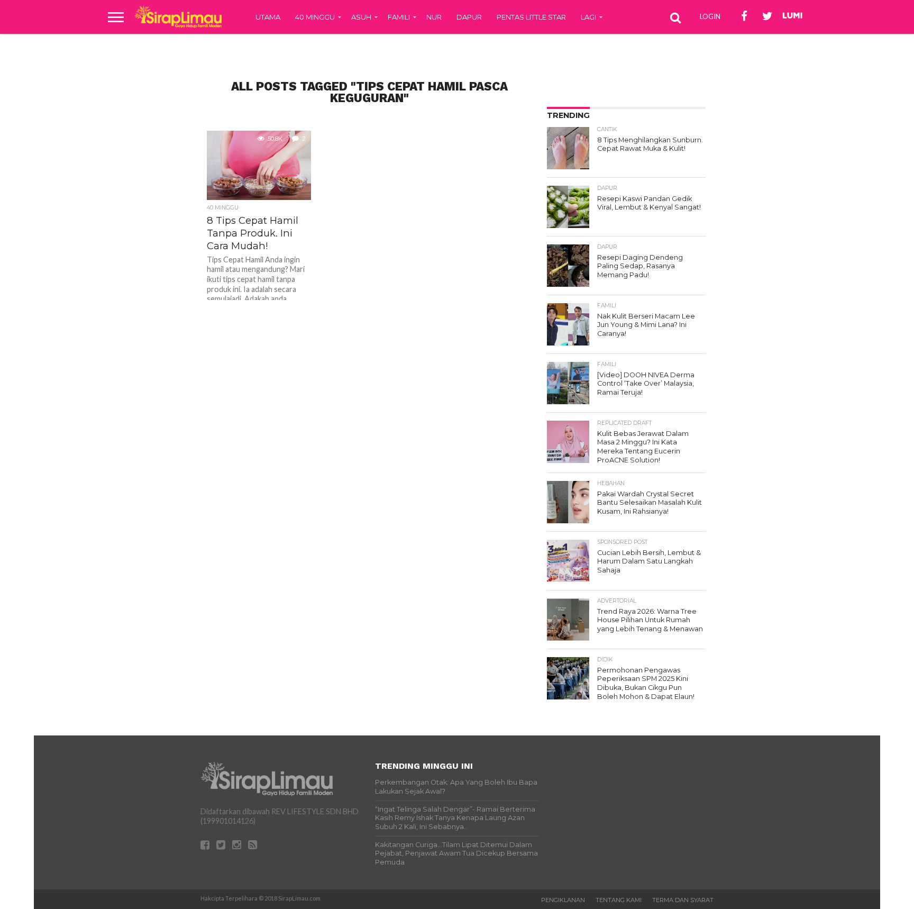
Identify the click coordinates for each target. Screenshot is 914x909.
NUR (434, 17)
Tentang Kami (619, 900)
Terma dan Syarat (683, 900)
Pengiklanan (563, 900)
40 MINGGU (315, 17)
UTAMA (267, 17)
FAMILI (399, 17)
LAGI (588, 17)
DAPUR (469, 17)
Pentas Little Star (531, 17)
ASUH (361, 17)
